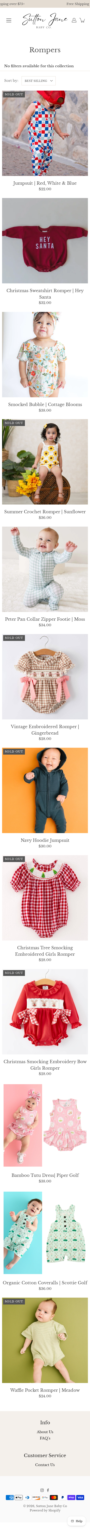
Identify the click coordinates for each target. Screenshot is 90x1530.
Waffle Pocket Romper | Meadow (45, 1390)
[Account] (74, 20)
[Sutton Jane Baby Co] (45, 20)
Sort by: (11, 80)
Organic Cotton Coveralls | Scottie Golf (45, 1283)
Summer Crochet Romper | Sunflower (45, 512)
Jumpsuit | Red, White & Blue (45, 183)
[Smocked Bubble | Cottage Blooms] (45, 354)
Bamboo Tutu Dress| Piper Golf (45, 1175)
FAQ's (45, 1438)
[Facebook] (48, 1490)
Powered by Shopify (45, 1510)
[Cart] (82, 20)
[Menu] (8, 20)
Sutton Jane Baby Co (51, 1506)
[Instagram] (42, 1490)
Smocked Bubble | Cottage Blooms (45, 404)
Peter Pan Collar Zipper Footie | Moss (45, 619)
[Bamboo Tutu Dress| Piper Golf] (45, 1125)
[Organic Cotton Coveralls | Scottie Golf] (45, 1233)
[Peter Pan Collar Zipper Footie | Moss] (45, 569)
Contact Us (45, 1465)
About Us (45, 1432)
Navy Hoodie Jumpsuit (45, 840)
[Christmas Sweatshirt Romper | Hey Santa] (45, 240)
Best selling (36, 81)
